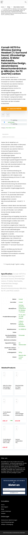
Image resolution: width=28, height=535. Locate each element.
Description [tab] (5, 134)
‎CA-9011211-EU (22, 329)
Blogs (2, 509)
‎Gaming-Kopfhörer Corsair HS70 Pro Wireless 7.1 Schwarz (22, 308)
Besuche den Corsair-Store (22, 357)
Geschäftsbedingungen (7, 522)
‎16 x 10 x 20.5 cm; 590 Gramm (22, 316)
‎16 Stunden (22, 335)
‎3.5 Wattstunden (22, 343)
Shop (8, 7)
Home (2, 7)
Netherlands (11, 122)
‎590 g (20, 352)
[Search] (25, 2)
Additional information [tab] (8, 137)
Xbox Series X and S (19, 7)
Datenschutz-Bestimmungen (9, 520)
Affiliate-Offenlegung (7, 524)
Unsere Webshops (6, 511)
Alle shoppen (4, 507)
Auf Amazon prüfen (14, 109)
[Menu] (2, 2)
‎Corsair (21, 299)
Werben (3, 513)
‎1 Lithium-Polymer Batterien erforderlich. (22, 324)
